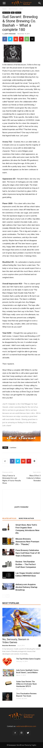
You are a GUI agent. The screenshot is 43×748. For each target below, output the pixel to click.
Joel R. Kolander (10, 34)
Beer (21, 9)
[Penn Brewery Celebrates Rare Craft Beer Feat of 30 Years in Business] (8, 552)
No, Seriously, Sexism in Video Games (15, 641)
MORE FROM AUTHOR (26, 518)
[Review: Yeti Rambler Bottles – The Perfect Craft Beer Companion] (8, 563)
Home (4, 9)
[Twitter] (28, 733)
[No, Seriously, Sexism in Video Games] (21, 622)
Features (18, 12)
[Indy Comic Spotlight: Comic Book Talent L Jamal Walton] (8, 673)
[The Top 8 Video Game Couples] (7, 662)
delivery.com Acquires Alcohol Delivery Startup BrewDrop (26, 587)
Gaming (5, 635)
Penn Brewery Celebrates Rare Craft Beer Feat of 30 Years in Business (28, 553)
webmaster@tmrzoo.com (26, 726)
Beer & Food (13, 9)
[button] (39, 3)
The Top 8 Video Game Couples (28, 659)
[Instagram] (21, 733)
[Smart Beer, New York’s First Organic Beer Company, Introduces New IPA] (8, 527)
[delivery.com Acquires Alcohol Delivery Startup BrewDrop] (8, 586)
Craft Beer (13, 447)
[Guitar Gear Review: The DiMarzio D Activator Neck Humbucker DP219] (8, 683)
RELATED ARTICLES (9, 518)
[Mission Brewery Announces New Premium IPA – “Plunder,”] (8, 541)
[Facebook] (15, 733)
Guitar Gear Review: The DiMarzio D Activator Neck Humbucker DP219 (26, 684)
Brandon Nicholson (9, 645)
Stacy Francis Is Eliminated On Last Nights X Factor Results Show (11, 479)
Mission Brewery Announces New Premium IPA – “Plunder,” (27, 541)
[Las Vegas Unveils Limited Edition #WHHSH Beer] (8, 575)
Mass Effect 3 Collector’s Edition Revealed (34, 478)
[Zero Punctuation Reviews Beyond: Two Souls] (7, 696)
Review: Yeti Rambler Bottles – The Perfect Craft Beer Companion (26, 564)
